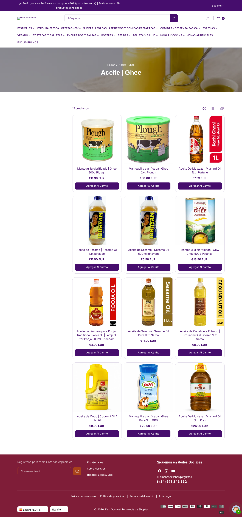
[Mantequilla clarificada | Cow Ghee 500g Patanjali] (199, 220)
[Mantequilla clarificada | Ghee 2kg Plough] (148, 139)
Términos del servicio (142, 496)
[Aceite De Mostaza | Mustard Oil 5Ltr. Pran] (199, 387)
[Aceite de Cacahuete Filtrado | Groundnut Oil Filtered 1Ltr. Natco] (199, 301)
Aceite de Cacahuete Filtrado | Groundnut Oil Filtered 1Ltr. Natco (200, 335)
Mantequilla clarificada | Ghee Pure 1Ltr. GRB (148, 418)
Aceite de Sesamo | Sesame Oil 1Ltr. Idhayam (97, 251)
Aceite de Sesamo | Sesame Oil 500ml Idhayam (148, 251)
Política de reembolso (83, 496)
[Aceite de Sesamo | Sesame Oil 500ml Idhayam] (148, 220)
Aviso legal (165, 496)
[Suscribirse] (77, 471)
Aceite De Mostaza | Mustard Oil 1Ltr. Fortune (200, 170)
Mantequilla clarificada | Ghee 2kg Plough (148, 170)
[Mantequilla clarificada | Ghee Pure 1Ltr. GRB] (148, 387)
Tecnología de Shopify (135, 509)
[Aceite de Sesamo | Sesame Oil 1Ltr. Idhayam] (97, 220)
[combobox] (121, 18)
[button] (220, 18)
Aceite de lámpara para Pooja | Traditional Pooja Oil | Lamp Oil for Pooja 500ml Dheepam (97, 335)
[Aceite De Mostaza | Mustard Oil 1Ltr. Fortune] (199, 139)
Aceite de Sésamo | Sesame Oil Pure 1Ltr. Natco (148, 333)
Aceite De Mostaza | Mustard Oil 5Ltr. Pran (200, 418)
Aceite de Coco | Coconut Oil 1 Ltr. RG (97, 418)
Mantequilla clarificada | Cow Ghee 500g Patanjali (200, 251)
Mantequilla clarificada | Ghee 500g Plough (97, 170)
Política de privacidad (112, 496)
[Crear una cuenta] (208, 18)
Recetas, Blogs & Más (99, 474)
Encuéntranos (95, 462)
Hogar (110, 64)
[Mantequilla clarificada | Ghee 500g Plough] (97, 139)
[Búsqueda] (174, 18)
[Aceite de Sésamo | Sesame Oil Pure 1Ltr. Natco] (148, 301)
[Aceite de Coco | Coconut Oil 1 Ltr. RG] (97, 387)
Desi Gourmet (113, 509)
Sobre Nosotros (96, 468)
